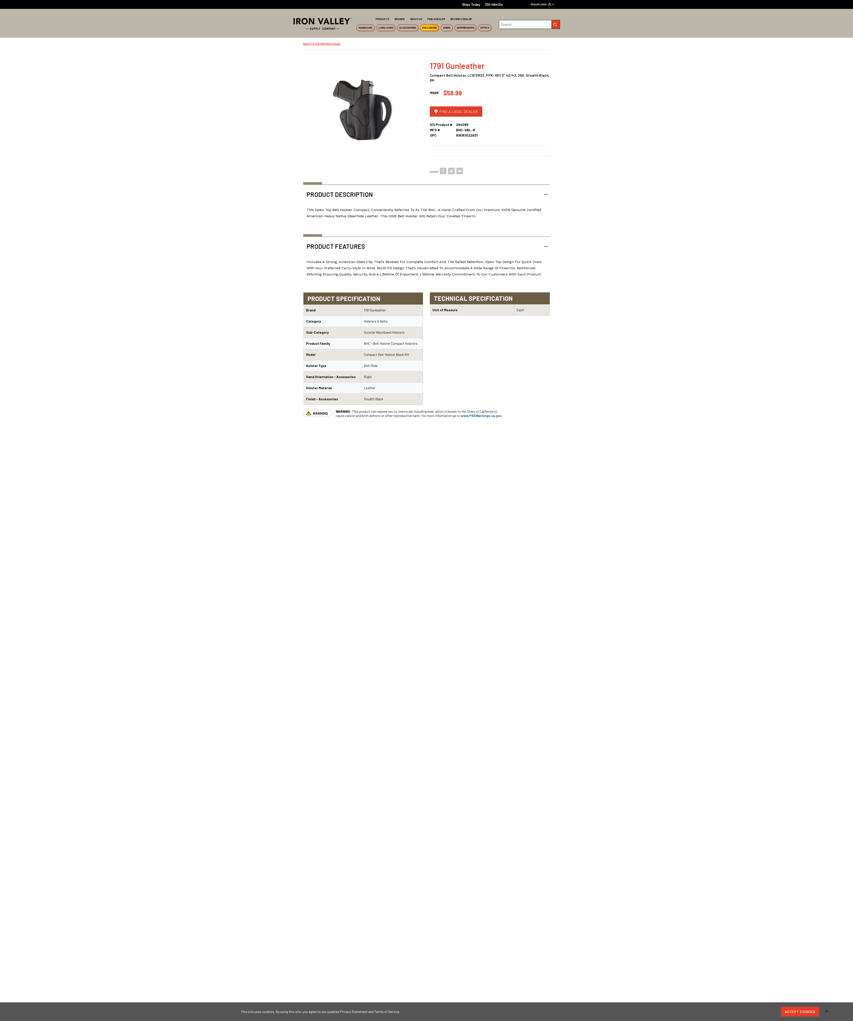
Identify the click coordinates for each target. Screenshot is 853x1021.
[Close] (826, 1011)
